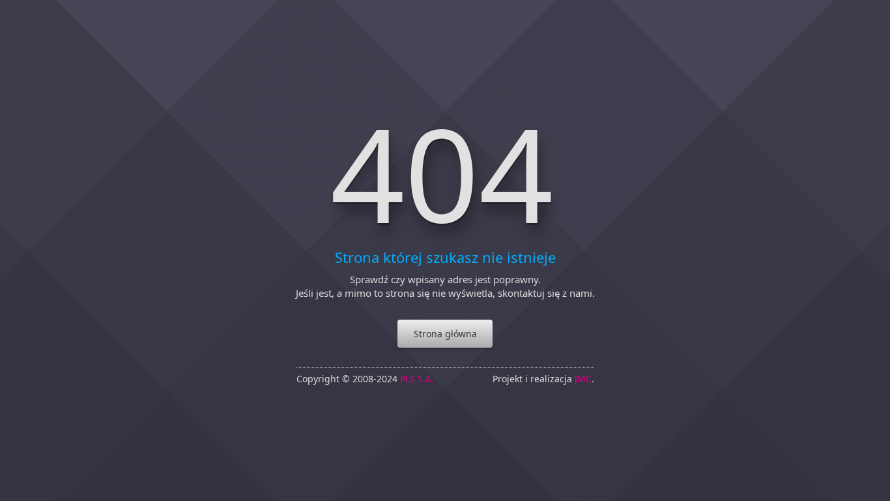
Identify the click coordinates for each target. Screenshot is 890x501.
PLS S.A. (417, 379)
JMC (583, 379)
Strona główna (445, 333)
